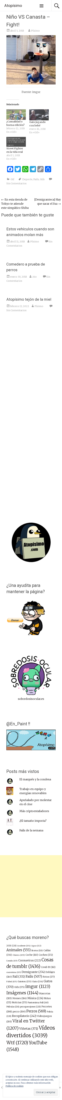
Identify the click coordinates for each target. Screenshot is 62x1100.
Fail (19, 976)
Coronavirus (29, 960)
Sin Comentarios (16, 183)
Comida (12, 961)
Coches (46, 954)
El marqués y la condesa (35, 779)
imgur (37, 986)
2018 (11, 945)
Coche (31, 954)
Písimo (35, 30)
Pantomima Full (38, 1002)
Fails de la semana (31, 830)
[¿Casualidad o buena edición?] (16, 114)
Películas (12, 1007)
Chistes (19, 955)
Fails (36, 179)
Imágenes (22, 993)
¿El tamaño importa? (32, 820)
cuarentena (13, 972)
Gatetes (25, 981)
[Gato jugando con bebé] (39, 114)
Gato (37, 981)
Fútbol (11, 981)
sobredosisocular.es (31, 699)
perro (19, 1011)
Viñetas (28, 1029)
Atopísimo (13, 5)
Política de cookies (14, 1086)
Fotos (49, 976)
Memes (19, 998)
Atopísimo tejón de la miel (28, 299)
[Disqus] (31, 368)
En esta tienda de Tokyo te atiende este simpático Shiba (15, 203)
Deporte (27, 179)
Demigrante (33, 972)
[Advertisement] (31, 886)
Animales (18, 950)
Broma (37, 950)
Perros (36, 1011)
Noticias (19, 1002)
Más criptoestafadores (34, 811)
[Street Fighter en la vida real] (16, 142)
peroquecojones (30, 1006)
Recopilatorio (24, 1016)
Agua (36, 945)
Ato (34, 276)
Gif (12, 179)
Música (35, 998)
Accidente (24, 946)
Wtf (17, 1043)
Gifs (42, 179)
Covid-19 (48, 967)
